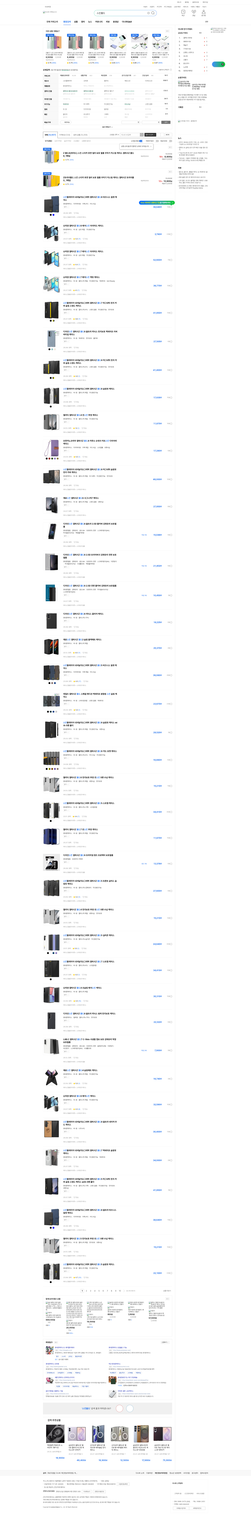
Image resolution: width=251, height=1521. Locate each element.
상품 (76, 22)
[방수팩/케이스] (110, 86)
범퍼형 (75, 1017)
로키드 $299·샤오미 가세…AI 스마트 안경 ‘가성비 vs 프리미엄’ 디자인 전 (193, 143)
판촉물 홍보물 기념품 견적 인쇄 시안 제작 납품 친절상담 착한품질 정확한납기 (69, 1396)
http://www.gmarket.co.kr (58, 1366)
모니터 (185, 56)
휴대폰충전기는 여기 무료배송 (127, 1377)
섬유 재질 (82, 230)
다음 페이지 (124, 1291)
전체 (50, 135)
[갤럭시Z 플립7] (151, 94)
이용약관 (149, 1473)
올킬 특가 (122, 1373)
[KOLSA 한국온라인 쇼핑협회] (47, 1513)
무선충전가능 (90, 230)
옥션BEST (113, 1373)
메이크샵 (205, 2)
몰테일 (187, 2)
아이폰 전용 (48, 99)
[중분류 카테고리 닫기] (71, 75)
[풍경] (131, 117)
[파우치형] (151, 109)
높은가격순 (67, 141)
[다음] (207, 33)
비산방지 (66, 1048)
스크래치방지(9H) (103, 530)
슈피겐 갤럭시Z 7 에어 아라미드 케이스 (83, 251)
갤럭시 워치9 (187, 38)
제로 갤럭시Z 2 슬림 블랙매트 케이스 (82, 639)
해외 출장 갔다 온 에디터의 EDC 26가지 (192, 177)
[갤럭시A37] (151, 91)
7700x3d (187, 49)
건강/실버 (145, 75)
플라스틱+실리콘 (84, 939)
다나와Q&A (127, 22)
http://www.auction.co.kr (121, 1366)
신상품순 (76, 141)
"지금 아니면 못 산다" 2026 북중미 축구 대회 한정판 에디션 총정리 (193, 154)
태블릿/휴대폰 (64, 75)
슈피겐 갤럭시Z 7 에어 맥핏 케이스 (81, 277)
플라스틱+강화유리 (85, 888)
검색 (166, 122)
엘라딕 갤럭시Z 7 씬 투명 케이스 (80, 829)
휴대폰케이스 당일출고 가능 (118, 1348)
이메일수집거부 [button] (181, 1508)
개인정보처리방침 (161, 1473)
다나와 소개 (140, 1473)
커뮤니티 (185, 7)
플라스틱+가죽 (83, 807)
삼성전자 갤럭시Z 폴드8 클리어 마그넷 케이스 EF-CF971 (76, 1447)
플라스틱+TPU (84, 618)
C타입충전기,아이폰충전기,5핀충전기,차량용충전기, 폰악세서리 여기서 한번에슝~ (142, 1383)
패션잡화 (104, 75)
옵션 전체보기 (106, 127)
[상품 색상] (51, 215)
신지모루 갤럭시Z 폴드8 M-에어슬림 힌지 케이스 (98, 1447)
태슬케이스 (75, 1386)
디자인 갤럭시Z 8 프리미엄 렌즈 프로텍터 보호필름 (88, 855)
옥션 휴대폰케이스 (115, 1364)
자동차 (145, 7)
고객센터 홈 (177, 1493)
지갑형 (58, 1386)
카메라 (81, 859)
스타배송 (69, 1373)
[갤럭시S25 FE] (131, 94)
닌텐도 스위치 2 (188, 52)
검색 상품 (80, 135)
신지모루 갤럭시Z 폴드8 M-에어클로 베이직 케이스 (119, 1447)
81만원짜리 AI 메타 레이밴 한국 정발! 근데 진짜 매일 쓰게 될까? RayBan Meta (193, 187)
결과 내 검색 (149, 135)
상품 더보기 (167, 1291)
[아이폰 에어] (90, 99)
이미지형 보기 (162, 134)
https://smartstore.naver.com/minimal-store (136, 1394)
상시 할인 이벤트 (61, 1359)
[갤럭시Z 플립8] (131, 91)
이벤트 (193, 7)
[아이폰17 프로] (131, 99)
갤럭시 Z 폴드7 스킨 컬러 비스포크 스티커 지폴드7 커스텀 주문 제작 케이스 (160, 54)
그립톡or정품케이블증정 (127, 1385)
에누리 (179, 2)
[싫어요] (119, 1408)
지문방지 (114, 561)
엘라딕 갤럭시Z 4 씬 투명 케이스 (80, 415)
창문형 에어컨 (187, 71)
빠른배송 (67, 122)
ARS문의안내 (197, 1508)
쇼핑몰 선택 (114, 135)
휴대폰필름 (66, 530)
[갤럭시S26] (110, 94)
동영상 (116, 22)
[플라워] (69, 117)
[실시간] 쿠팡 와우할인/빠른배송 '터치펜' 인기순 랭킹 (199, 87)
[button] (183, 14)
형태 (45, 109)
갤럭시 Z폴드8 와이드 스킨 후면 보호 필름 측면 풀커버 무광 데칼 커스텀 (118, 54)
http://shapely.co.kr (65, 1350)
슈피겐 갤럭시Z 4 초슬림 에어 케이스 (82, 988)
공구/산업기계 (126, 75)
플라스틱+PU (83, 310)
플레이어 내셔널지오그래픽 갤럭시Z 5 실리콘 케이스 (88, 935)
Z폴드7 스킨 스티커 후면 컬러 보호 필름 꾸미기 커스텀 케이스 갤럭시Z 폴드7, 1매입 (54, 54)
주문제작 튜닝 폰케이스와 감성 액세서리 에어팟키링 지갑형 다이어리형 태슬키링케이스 (80, 1383)
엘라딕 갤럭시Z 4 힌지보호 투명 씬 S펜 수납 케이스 (88, 909)
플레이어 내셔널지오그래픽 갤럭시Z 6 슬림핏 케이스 (89, 389)
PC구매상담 (168, 7)
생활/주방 (84, 75)
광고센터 (195, 1473)
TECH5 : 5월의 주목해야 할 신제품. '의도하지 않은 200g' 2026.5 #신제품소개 (193, 159)
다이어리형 (77, 204)
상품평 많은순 (86, 141)
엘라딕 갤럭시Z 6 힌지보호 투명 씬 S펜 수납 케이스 (88, 777)
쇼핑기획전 (177, 7)
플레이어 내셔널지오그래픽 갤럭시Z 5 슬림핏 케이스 (88, 1264)
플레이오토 (195, 2)
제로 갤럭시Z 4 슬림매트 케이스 (80, 1070)
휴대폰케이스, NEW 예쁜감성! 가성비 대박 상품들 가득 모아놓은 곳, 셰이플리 (78, 1353)
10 (120, 1291)
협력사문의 (204, 1473)
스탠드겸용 (92, 310)
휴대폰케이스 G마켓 (52, 1364)
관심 (77, 213)
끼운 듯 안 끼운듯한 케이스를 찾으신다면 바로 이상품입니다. (136, 1396)
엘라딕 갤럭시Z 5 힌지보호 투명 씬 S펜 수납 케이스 (88, 1238)
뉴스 (90, 22)
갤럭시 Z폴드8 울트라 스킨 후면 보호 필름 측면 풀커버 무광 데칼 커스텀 (139, 54)
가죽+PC (85, 204)
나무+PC (82, 1128)
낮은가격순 (58, 141)
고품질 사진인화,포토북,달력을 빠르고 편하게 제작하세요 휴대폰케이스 (130, 1353)
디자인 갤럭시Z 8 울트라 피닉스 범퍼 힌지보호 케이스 (89, 1013)
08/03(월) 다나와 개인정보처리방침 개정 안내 (64, 1473)
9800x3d (187, 41)
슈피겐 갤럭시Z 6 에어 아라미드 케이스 (83, 226)
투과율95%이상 (68, 533)
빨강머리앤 (78, 1356)
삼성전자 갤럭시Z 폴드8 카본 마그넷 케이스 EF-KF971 (162, 1447)
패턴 (45, 114)
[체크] (151, 117)
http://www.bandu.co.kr (67, 1380)
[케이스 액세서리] (90, 86)
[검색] (154, 13)
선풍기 (185, 60)
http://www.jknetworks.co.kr (59, 1394)
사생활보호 (80, 564)
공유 (206, 22)
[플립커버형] (131, 109)
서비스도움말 (200, 1493)
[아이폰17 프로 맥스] (110, 99)
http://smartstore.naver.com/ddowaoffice (135, 1380)
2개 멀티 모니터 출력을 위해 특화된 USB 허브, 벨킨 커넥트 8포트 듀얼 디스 (193, 182)
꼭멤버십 (77, 1373)
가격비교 (64, 135)
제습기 (185, 45)
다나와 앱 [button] (48, 7)
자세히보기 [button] (87, 1492)
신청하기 (164, 1342)
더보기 (204, 7)
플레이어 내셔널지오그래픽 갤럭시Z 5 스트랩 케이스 (88, 803)
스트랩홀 (100, 447)
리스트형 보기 (158, 134)
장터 (83, 22)
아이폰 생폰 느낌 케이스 (125, 1391)
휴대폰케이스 (67, 204)
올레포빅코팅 (101, 1046)
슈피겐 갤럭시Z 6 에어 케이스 (79, 1096)
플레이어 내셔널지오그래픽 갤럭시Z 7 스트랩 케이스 (88, 961)
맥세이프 (102, 281)
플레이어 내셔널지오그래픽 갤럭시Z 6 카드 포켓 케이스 (90, 751)
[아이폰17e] (69, 99)
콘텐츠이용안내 (99, 1492)
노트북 (185, 67)
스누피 (63, 1356)
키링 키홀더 (85, 1386)
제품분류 (47, 86)
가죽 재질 (85, 447)
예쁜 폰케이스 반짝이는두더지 (64, 1377)
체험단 (198, 7)
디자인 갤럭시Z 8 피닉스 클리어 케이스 (83, 614)
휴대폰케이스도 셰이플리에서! (64, 1348)
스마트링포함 (83, 701)
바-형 (75, 230)
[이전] (204, 33)
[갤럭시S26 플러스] (90, 94)
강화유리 (75, 530)
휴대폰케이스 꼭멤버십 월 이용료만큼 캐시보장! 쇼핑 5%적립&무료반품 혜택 (131, 1369)
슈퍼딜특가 (61, 1373)
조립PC (152, 7)
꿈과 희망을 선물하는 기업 (54, 1391)
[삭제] (148, 13)
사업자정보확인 (123, 1484)
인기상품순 (48, 141)
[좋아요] (129, 1408)
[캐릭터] (90, 117)
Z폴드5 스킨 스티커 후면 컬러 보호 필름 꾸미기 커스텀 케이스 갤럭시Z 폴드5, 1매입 (96, 54)
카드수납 (93, 204)
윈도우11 (186, 63)
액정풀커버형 (80, 533)
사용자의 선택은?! (163, 70)
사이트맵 (186, 1473)
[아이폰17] (151, 99)
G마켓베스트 (51, 1373)
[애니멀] (131, 114)
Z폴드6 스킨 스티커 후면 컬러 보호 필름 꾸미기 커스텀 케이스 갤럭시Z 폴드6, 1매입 (75, 54)
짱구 (57, 1356)
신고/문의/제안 (189, 1493)
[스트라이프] (151, 114)
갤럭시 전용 (48, 91)
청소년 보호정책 (175, 1473)
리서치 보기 (50, 81)
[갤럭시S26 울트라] (69, 94)
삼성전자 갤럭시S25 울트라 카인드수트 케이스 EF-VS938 (140, 1447)
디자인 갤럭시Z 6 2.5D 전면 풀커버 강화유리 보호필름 (89, 586)
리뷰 (108, 22)
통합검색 (67, 22)
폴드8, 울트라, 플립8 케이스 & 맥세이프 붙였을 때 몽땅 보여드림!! (193, 173)
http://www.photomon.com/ (122, 1350)
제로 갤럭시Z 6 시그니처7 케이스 (81, 498)
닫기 (65, 207)
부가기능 (47, 104)
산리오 (70, 1356)
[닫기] (151, 146)
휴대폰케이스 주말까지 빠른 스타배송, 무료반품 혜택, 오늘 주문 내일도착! (67, 1369)
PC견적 (159, 7)
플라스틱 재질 (83, 281)
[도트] (110, 117)
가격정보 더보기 (163, 207)
